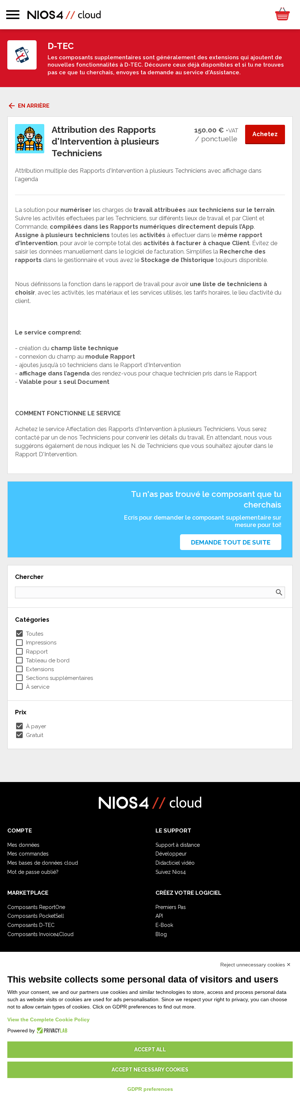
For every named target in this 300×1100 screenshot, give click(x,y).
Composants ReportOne (36, 907)
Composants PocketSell (35, 916)
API (159, 916)
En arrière (28, 106)
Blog (161, 934)
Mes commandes (28, 854)
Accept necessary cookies (150, 1070)
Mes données (23, 845)
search (279, 592)
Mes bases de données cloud (42, 863)
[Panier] (282, 14)
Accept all (150, 1049)
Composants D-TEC (31, 925)
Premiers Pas (170, 907)
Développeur (171, 854)
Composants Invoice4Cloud (40, 934)
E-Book (164, 925)
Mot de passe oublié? (33, 872)
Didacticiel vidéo (175, 863)
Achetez (265, 134)
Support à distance (177, 845)
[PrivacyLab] (51, 1030)
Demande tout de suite (230, 542)
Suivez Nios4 (170, 872)
